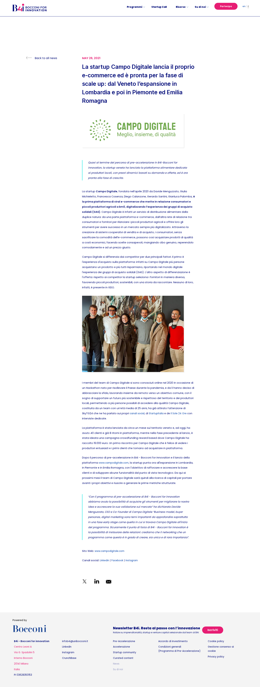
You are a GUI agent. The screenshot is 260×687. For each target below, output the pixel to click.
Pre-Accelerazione (124, 641)
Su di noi (118, 669)
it (248, 6)
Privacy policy (216, 656)
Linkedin (104, 560)
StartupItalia (156, 413)
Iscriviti (212, 630)
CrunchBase (69, 658)
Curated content (123, 658)
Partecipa (226, 6)
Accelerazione (121, 646)
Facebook (117, 560)
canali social (137, 413)
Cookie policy (216, 641)
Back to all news (46, 58)
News (116, 663)
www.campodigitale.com (114, 462)
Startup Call (159, 7)
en (243, 6)
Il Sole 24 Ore (179, 413)
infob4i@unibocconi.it (75, 641)
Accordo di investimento (173, 641)
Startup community (124, 652)
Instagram (132, 560)
